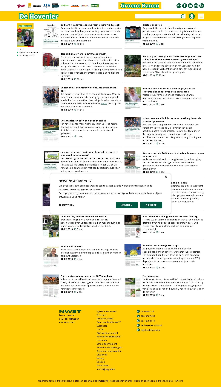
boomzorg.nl (101, 380)
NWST (104, 103)
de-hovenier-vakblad (151, 325)
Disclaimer (102, 354)
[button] (66, 205)
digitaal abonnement (29, 52)
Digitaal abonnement (107, 332)
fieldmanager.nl (46, 380)
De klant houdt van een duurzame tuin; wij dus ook (90, 24)
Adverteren (103, 365)
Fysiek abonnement (107, 311)
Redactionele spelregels (109, 347)
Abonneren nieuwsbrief (109, 336)
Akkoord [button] (151, 204)
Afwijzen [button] (126, 204)
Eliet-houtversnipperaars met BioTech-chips (86, 276)
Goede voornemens (72, 246)
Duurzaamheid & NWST (109, 322)
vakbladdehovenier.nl (121, 380)
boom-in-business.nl (144, 380)
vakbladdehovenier (150, 329)
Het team (102, 340)
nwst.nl (179, 380)
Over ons (101, 314)
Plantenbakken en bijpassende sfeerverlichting (170, 216)
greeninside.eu (165, 380)
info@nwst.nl (147, 311)
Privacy (100, 358)
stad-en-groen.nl (83, 380)
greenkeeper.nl (64, 380)
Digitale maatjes (152, 24)
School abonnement (107, 343)
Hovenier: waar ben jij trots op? (161, 245)
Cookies (101, 361)
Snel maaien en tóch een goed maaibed (83, 120)
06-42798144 (148, 320)
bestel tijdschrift (27, 55)
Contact (101, 329)
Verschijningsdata (106, 368)
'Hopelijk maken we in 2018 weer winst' (83, 53)
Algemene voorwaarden (109, 350)
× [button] (166, 177)
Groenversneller (105, 318)
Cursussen (102, 325)
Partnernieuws (151, 276)
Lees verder (78, 196)
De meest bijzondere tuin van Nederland (84, 216)
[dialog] (110, 193)
